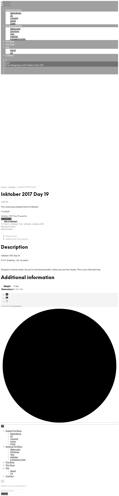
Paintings (14, 31)
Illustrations (15, 13)
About (13, 50)
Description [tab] (11, 236)
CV (11, 52)
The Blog (10, 41)
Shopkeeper (16, 306)
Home (3, 187)
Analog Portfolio (14, 26)
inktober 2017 (38, 224)
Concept (14, 18)
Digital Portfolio (13, 10)
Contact (10, 55)
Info (7, 47)
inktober (27, 224)
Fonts (12, 23)
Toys (12, 33)
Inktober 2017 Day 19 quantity (14, 216)
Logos (13, 20)
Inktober (14, 36)
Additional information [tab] (17, 239)
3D (11, 15)
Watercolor (15, 28)
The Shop (10, 44)
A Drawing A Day (18, 38)
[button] (6, 60)
